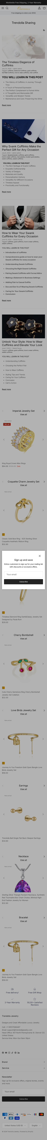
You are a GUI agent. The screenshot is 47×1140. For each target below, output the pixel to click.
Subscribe (23, 582)
